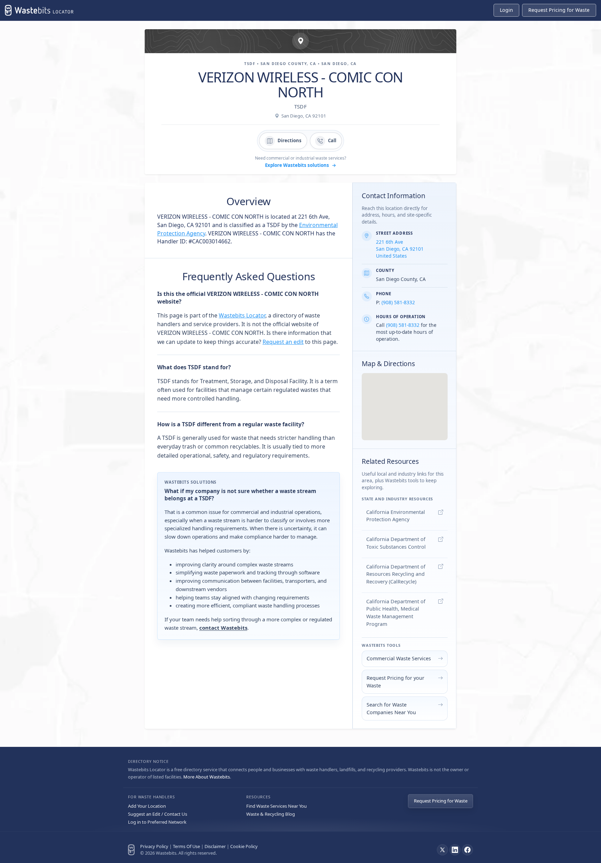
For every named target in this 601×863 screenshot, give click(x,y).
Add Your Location (147, 806)
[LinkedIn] (454, 849)
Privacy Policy (154, 846)
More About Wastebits (206, 777)
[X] (442, 849)
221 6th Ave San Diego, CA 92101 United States (400, 249)
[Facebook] (467, 849)
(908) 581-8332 (398, 302)
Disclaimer (215, 846)
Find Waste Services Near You (276, 806)
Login (506, 10)
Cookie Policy (244, 846)
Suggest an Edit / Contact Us (157, 814)
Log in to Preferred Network (157, 822)
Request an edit (283, 342)
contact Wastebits (223, 627)
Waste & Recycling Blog (270, 814)
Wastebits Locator (242, 315)
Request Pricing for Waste (440, 801)
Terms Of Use (186, 846)
